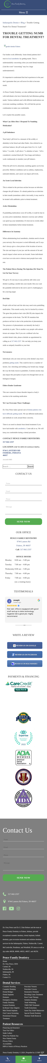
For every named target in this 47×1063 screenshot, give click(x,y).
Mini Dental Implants (10, 1010)
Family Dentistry (8, 1002)
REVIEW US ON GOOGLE (26, 646)
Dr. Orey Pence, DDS (10, 964)
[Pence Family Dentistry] (14, 4)
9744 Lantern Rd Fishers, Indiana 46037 (12, 452)
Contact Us (6, 977)
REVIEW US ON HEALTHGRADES (26, 664)
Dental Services (11, 982)
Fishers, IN (6, 975)
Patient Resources (13, 1024)
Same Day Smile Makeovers (34, 1010)
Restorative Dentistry (31, 992)
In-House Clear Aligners (11, 1008)
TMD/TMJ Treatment (31, 1005)
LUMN (38, 1052)
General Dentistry (9, 1005)
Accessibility (7, 1044)
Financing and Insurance (11, 1028)
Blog (23, 23)
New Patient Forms (9, 1038)
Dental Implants (8, 994)
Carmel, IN (6, 967)
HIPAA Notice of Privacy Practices (15, 1046)
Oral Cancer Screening (10, 1013)
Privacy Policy (8, 1041)
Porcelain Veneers (30, 986)
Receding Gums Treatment (33, 994)
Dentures (6, 997)
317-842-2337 (16, 341)
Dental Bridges (8, 992)
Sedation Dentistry (30, 1000)
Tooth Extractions (30, 1008)
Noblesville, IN (8, 969)
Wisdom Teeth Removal (32, 1016)
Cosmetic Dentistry (9, 989)
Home (5, 961)
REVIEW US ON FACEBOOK (26, 655)
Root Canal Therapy (31, 997)
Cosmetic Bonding (9, 986)
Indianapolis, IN (8, 972)
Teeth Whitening (30, 1002)
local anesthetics (13, 59)
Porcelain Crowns (30, 989)
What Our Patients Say (10, 1036)
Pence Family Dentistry (16, 957)
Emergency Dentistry (10, 1000)
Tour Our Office (8, 1030)
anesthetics (22, 428)
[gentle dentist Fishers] (12, 46)
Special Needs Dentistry (32, 1013)
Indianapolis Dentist (11, 23)
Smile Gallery (7, 1033)
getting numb (14, 363)
